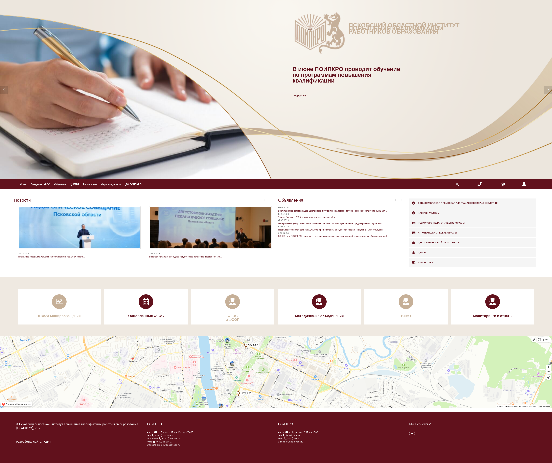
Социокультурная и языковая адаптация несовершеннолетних (458, 203)
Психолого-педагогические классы (441, 222)
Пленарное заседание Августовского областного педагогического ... (51, 256)
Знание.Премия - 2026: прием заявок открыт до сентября (306, 217)
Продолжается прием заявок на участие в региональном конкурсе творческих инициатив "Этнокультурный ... (332, 229)
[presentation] (264, 200)
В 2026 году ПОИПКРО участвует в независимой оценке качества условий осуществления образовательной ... (333, 236)
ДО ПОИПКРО (133, 184)
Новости (22, 200)
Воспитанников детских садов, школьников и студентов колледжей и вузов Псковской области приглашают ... (332, 210)
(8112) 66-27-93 (164, 441)
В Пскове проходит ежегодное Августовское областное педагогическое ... (185, 256)
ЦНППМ (74, 184)
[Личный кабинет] (524, 184)
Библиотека (425, 262)
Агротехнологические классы (437, 232)
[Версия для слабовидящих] (503, 184)
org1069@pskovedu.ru (168, 444)
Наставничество (428, 212)
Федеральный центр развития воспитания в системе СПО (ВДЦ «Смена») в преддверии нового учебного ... (331, 223)
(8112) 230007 (292, 435)
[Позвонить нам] (479, 184)
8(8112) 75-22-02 (170, 438)
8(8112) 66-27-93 (163, 435)
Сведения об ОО (40, 184)
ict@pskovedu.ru (294, 441)
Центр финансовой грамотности (438, 242)
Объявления (290, 200)
